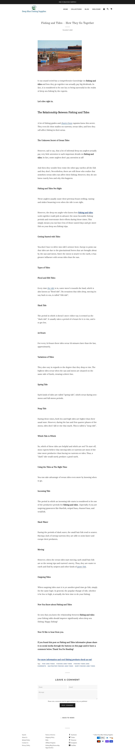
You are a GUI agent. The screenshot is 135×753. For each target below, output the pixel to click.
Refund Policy (26, 740)
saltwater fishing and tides (60, 666)
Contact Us (25, 743)
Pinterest (73, 740)
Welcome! (96, 9)
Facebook (73, 735)
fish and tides (48, 663)
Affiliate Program (50, 743)
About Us (24, 737)
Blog (87, 9)
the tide (50, 288)
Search (24, 735)
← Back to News (67, 718)
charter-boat (66, 123)
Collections (76, 9)
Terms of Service (50, 735)
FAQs (46, 740)
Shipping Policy (49, 737)
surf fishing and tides (85, 666)
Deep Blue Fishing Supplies (105, 735)
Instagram (74, 743)
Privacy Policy (26, 745)
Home (65, 9)
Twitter (73, 737)
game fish (81, 566)
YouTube (73, 745)
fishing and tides (64, 663)
